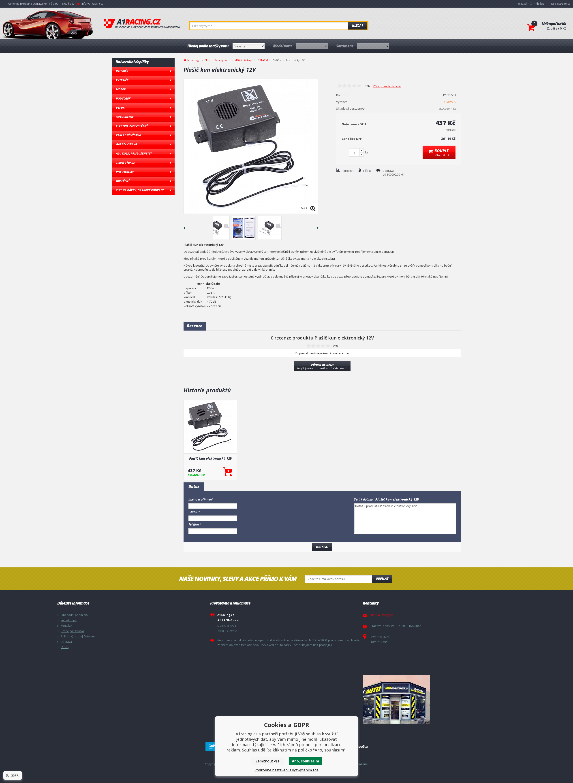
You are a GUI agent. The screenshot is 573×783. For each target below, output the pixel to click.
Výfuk (120, 108)
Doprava (66, 642)
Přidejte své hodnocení (387, 86)
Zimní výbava (125, 163)
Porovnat (347, 171)
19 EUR (450, 130)
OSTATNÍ (262, 60)
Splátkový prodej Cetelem (78, 636)
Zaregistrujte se (560, 4)
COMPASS (449, 102)
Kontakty (66, 626)
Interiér (122, 71)
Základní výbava (128, 135)
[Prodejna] (438, 699)
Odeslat (382, 579)
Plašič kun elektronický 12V (210, 458)
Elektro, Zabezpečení (132, 126)
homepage (193, 59)
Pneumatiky (125, 172)
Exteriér (122, 80)
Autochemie (125, 117)
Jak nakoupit (69, 620)
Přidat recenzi (322, 366)
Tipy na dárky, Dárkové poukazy (140, 190)
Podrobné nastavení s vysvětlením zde (286, 770)
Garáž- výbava (126, 144)
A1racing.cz (142, 23)
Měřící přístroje (244, 60)
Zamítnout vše (267, 761)
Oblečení (122, 181)
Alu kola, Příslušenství (134, 153)
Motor (121, 89)
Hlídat (367, 171)
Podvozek (123, 98)
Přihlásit (539, 4)
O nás (64, 647)
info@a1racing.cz (92, 4)
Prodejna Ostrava (72, 631)
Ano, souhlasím (305, 761)
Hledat (357, 25)
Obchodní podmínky (74, 615)
